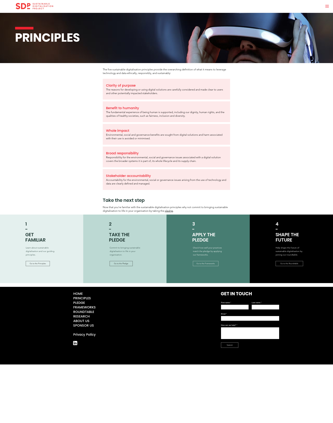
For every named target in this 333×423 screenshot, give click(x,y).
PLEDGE (79, 302)
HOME (78, 293)
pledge (169, 210)
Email (224, 314)
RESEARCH (81, 316)
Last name (257, 303)
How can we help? (229, 325)
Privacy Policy (84, 334)
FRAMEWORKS (84, 307)
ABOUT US (81, 321)
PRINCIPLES (82, 298)
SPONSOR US (83, 325)
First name (226, 303)
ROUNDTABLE (83, 312)
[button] (327, 6)
